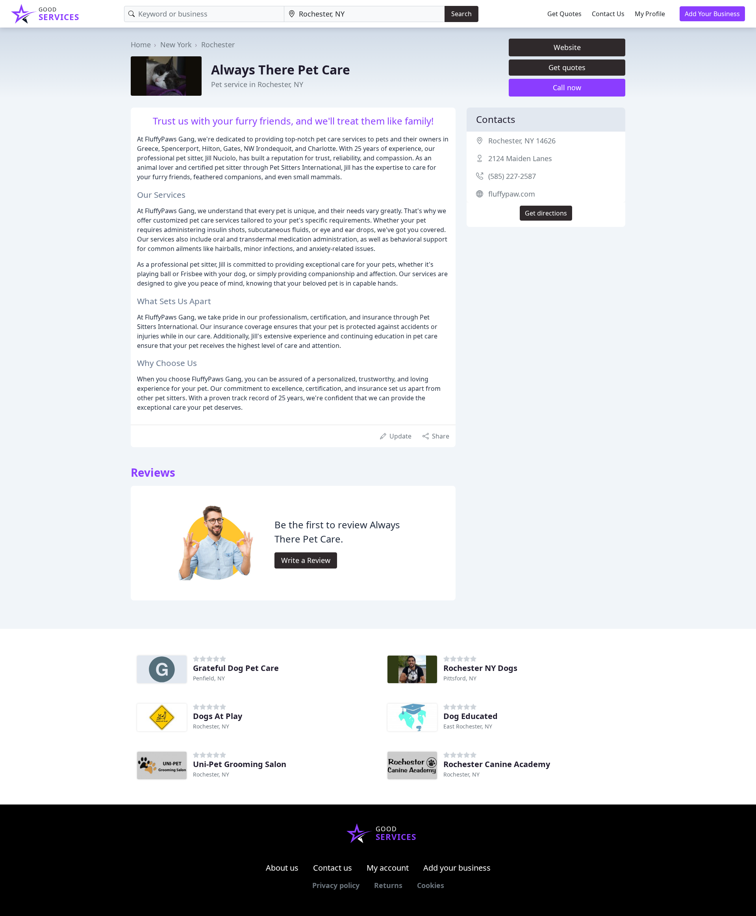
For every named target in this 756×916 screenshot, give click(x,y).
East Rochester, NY (467, 726)
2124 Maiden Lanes (520, 158)
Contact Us (608, 13)
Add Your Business (712, 13)
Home (141, 44)
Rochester (218, 44)
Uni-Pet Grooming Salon (239, 764)
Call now (567, 87)
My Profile (650, 13)
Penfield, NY (209, 678)
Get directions (546, 213)
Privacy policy (335, 885)
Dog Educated (470, 716)
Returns (388, 885)
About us (282, 867)
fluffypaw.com (511, 194)
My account (388, 867)
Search (461, 13)
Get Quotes (564, 13)
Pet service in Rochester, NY (257, 84)
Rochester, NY (211, 726)
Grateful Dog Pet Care (236, 668)
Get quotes (567, 67)
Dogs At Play (217, 716)
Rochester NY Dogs (480, 668)
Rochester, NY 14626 (522, 140)
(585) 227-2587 (512, 176)
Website (567, 47)
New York (176, 44)
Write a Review (305, 560)
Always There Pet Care (280, 69)
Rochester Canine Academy (496, 764)
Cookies (430, 885)
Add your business (457, 867)
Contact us (332, 867)
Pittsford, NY (459, 678)
